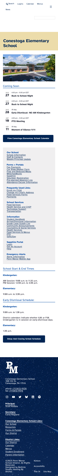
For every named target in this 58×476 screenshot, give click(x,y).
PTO (9, 234)
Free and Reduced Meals (19, 171)
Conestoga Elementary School (15, 23)
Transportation (14, 211)
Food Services (14, 205)
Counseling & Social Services (21, 228)
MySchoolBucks (14, 174)
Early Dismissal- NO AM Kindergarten (31, 113)
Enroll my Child (14, 190)
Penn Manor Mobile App (18, 259)
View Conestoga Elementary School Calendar (28, 138)
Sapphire (11, 176)
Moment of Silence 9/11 (23, 130)
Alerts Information (16, 257)
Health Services (14, 230)
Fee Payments (14, 167)
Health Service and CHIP (19, 207)
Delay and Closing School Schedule (24, 339)
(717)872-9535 (20, 389)
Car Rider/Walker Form (18, 169)
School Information (16, 155)
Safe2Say (11, 236)
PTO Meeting (18, 121)
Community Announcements (20, 226)
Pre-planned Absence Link (20, 180)
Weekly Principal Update (19, 159)
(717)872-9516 (16, 391)
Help (9, 249)
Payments (11, 197)
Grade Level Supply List (18, 224)
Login (9, 244)
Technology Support (16, 209)
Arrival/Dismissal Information (21, 221)
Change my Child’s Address (20, 192)
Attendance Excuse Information (22, 182)
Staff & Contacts (15, 157)
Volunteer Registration (18, 178)
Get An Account (14, 247)
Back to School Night (22, 96)
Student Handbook (16, 219)
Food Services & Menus (18, 232)
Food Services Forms (17, 195)
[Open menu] (50, 6)
